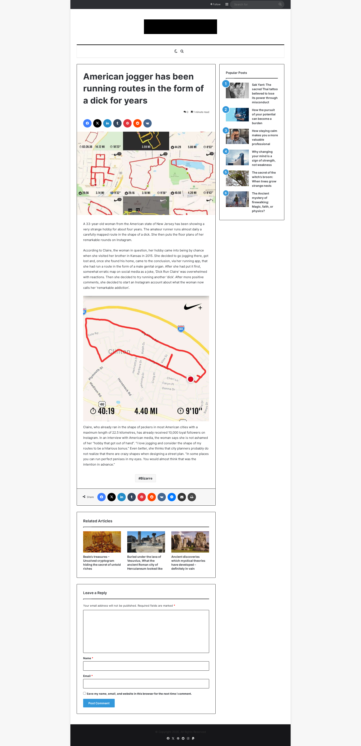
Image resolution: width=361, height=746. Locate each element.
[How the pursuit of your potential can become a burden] (237, 115)
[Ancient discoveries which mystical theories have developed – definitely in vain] (190, 542)
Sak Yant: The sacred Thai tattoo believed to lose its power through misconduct (265, 93)
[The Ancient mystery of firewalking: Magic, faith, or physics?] (237, 199)
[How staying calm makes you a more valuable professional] (237, 136)
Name (88, 658)
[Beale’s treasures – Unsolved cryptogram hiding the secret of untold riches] (102, 542)
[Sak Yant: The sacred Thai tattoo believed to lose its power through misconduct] (237, 90)
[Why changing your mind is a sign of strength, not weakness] (237, 157)
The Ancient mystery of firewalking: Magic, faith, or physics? (262, 202)
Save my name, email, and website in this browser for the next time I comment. (139, 693)
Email (88, 676)
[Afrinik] (180, 26)
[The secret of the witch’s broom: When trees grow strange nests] (237, 178)
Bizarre (147, 478)
